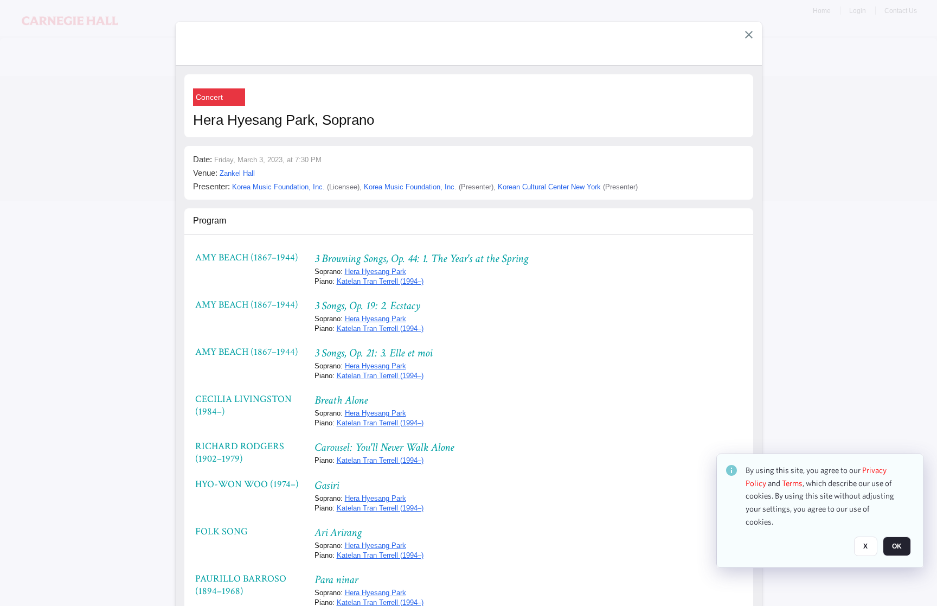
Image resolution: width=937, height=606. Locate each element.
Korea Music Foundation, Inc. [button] (278, 187)
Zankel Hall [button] (237, 173)
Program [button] (209, 220)
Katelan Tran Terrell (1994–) (380, 281)
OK (897, 547)
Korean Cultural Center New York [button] (549, 187)
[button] (748, 34)
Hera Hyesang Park (375, 271)
